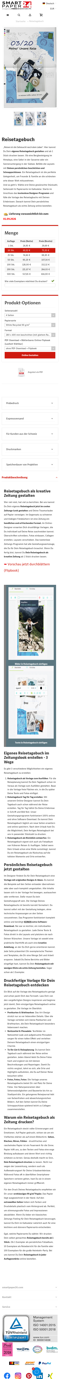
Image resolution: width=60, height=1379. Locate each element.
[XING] (50, 1372)
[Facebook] (7, 1372)
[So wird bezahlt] (30, 1358)
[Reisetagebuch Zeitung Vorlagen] (41, 118)
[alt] (30, 119)
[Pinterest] (29, 1372)
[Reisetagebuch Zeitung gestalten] (18, 119)
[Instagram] (18, 1372)
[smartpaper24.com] (16, 5)
